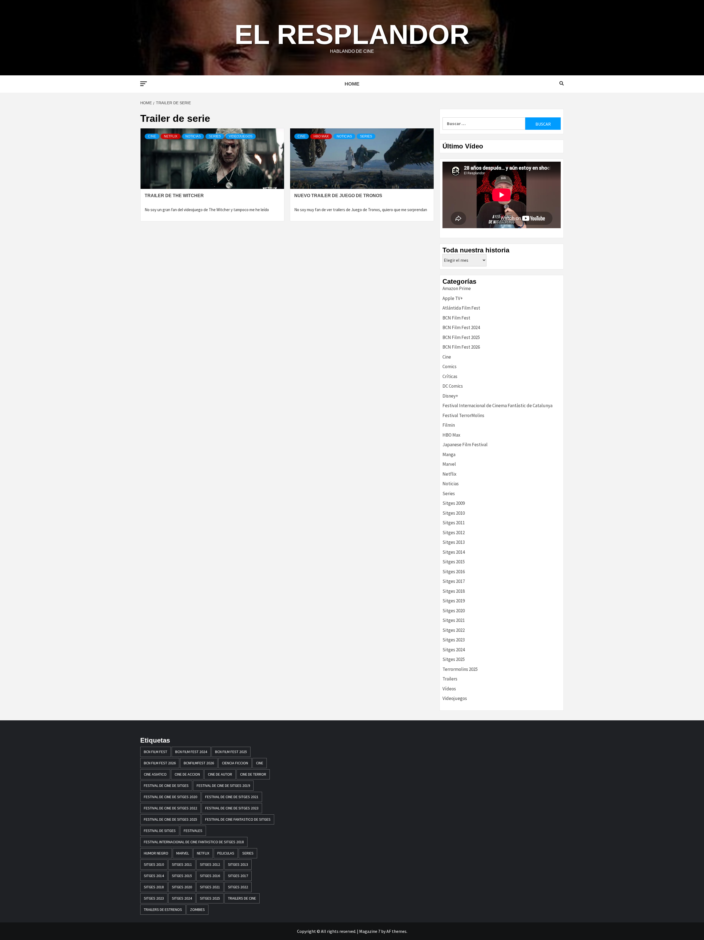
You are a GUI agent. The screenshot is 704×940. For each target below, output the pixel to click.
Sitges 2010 (453, 513)
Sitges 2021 (453, 620)
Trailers (449, 679)
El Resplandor (352, 34)
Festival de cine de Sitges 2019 (223, 785)
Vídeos (449, 689)
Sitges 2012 (453, 533)
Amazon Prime (456, 288)
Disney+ (450, 396)
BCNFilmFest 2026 (199, 762)
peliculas (225, 853)
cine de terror (253, 774)
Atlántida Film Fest (461, 308)
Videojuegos (240, 136)
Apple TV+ (452, 298)
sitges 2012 (210, 864)
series (248, 853)
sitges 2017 (238, 875)
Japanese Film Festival (465, 445)
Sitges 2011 (453, 523)
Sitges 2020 (453, 611)
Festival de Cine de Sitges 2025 (170, 819)
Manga (448, 454)
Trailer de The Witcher (174, 195)
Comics (449, 366)
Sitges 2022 (453, 630)
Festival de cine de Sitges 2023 (231, 808)
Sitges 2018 (453, 591)
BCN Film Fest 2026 (461, 347)
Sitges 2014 (453, 552)
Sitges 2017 (453, 581)
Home (352, 84)
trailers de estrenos (163, 909)
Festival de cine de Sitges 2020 (170, 796)
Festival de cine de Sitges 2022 (170, 808)
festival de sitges (160, 830)
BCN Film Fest (456, 318)
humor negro (156, 853)
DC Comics (452, 386)
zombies (197, 909)
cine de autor (220, 774)
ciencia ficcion (235, 762)
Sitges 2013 (453, 542)
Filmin (448, 425)
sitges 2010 (154, 864)
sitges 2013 (238, 864)
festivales (193, 830)
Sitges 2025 (453, 659)
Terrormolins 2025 (460, 669)
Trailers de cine (242, 898)
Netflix (170, 136)
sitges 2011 (182, 864)
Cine (152, 136)
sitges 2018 (154, 886)
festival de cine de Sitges (166, 785)
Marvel (449, 464)
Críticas (449, 376)
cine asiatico (155, 774)
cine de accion (187, 774)
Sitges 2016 (453, 572)
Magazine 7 (369, 931)
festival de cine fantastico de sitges (238, 819)
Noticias (193, 136)
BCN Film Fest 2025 (461, 337)
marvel (182, 853)
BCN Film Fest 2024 (461, 327)
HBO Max (321, 136)
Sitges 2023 (453, 640)
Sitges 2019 (453, 601)
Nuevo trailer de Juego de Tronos (338, 195)
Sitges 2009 (453, 503)
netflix (203, 853)
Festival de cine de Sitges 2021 (231, 796)
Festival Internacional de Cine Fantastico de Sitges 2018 (194, 841)
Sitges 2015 (453, 562)
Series (215, 136)
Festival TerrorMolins (463, 415)
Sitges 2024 (453, 650)
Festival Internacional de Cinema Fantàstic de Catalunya (497, 406)
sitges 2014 (154, 875)
